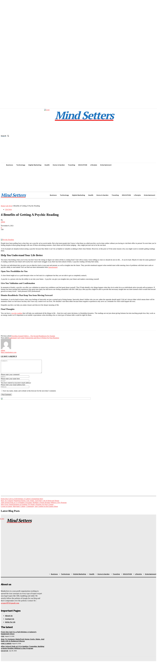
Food (2, 636)
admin (3, 222)
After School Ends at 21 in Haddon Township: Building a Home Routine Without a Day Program (34, 502)
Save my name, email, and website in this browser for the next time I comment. (29, 391)
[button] (5, 136)
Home (3, 206)
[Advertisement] (78, 183)
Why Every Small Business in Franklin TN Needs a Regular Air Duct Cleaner (27, 504)
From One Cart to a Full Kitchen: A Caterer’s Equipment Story (22, 499)
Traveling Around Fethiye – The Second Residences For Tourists (33, 336)
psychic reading (17, 313)
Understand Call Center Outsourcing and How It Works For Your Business (34, 338)
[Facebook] (4, 233)
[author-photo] (6, 348)
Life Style (8, 206)
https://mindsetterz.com (8, 352)
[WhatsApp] (27, 233)
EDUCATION (4, 651)
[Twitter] (12, 233)
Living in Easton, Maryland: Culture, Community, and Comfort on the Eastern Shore (29, 506)
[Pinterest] (19, 233)
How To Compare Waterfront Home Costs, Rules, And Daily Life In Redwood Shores (30, 501)
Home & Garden (6, 643)
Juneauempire (53, 267)
